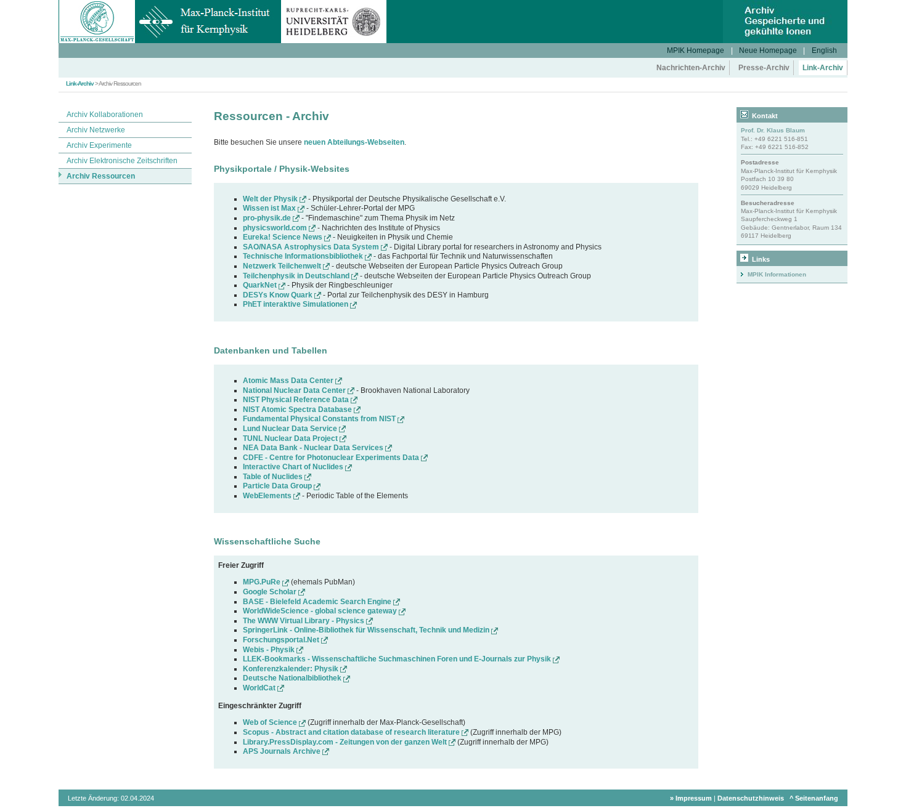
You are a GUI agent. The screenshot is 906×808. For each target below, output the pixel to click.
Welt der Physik (271, 199)
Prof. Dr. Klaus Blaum (773, 130)
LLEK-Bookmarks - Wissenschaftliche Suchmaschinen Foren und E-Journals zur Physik (398, 659)
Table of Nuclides (273, 476)
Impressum (693, 798)
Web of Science (271, 722)
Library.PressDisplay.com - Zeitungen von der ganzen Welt (346, 742)
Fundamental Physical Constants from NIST (320, 418)
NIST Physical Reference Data (297, 399)
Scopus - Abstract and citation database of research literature (352, 732)
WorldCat (260, 688)
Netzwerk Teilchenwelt (283, 266)
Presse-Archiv (764, 67)
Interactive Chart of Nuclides (294, 467)
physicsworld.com (276, 228)
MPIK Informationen (777, 274)
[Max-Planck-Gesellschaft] (97, 40)
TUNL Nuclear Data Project (291, 438)
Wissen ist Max (270, 208)
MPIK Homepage (695, 50)
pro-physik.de (268, 218)
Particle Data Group (278, 486)
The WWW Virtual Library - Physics (304, 620)
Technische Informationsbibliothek (304, 256)
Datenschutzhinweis (750, 798)
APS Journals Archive (282, 751)
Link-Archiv (822, 67)
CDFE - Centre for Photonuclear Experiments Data (332, 457)
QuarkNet (261, 285)
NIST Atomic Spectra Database (298, 409)
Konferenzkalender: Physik (291, 669)
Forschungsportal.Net (282, 640)
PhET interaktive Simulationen (296, 304)
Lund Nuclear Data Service (291, 428)
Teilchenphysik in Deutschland (297, 276)
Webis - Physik (269, 649)
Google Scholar (270, 592)
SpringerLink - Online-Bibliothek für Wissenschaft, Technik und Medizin (367, 630)
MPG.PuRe (262, 582)
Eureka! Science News (283, 237)
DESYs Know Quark (278, 295)
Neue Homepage (768, 50)
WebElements (268, 495)
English (824, 50)
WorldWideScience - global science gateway (321, 611)
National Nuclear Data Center (295, 390)
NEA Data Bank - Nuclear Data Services (314, 447)
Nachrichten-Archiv (690, 67)
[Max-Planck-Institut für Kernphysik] (208, 40)
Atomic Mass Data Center (289, 380)
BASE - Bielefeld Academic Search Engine (318, 601)
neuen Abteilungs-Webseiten (354, 142)
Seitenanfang (816, 798)
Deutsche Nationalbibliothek (293, 678)
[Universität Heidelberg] (333, 40)
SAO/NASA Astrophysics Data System (312, 247)
